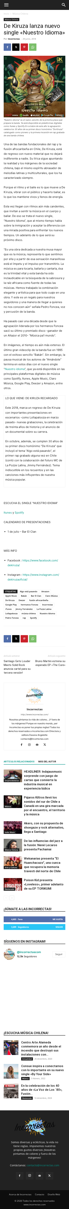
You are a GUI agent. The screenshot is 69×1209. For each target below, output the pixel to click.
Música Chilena (20, 13)
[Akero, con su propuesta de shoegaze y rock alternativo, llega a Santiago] (13, 827)
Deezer (22, 600)
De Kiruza (10, 600)
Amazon (45, 591)
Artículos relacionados (19, 761)
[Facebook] (7, 47)
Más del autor (47, 761)
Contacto (39, 1194)
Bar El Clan (36, 595)
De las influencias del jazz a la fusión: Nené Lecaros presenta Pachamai (43, 845)
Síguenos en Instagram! (25, 941)
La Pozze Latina (44, 609)
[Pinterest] (24, 47)
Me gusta (58, 919)
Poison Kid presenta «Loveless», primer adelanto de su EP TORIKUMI (43, 884)
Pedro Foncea (12, 617)
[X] (16, 47)
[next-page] (12, 898)
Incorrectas (14, 38)
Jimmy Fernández (24, 609)
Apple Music (11, 595)
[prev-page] (6, 898)
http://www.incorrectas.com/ (34, 714)
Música (8, 806)
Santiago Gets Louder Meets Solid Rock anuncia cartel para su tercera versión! (17, 667)
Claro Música (51, 595)
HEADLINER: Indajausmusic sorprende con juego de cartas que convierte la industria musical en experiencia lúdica (43, 780)
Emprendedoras (12, 780)
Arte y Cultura (11, 867)
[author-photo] (34, 704)
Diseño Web (54, 1194)
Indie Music (10, 832)
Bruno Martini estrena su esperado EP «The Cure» (50, 663)
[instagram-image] (14, 973)
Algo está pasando (28, 591)
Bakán (24, 595)
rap (24, 617)
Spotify (19, 512)
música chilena (29, 613)
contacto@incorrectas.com (43, 1165)
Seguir (59, 927)
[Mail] (38, 745)
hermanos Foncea (29, 604)
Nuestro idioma (15, 369)
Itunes (8, 512)
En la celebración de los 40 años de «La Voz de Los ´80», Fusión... (41, 1090)
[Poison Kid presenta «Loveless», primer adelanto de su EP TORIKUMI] (13, 884)
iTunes (8, 609)
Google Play (11, 604)
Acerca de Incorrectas (20, 1194)
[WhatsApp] (32, 47)
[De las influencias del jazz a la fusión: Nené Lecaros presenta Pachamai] (13, 845)
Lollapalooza (11, 613)
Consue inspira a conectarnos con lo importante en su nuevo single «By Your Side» (42, 1070)
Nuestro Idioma (47, 613)
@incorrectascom (29, 952)
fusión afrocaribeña (38, 600)
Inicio (6, 13)
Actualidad (27, 1059)
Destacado (9, 889)
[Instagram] (31, 745)
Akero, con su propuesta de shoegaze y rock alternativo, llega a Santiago (44, 827)
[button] (6, 5)
